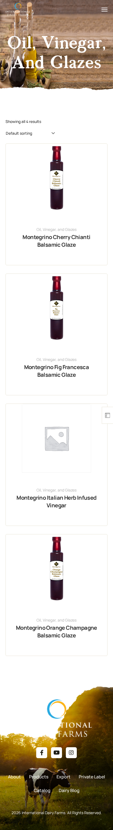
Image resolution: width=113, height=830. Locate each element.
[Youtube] (56, 752)
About (14, 777)
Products (38, 777)
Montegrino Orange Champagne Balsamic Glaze (56, 631)
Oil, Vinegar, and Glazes (56, 229)
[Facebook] (41, 752)
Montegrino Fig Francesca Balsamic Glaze (56, 370)
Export (63, 777)
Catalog (42, 790)
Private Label (92, 777)
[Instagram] (71, 752)
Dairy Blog (69, 790)
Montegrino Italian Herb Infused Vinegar (56, 501)
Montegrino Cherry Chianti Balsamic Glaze (56, 240)
